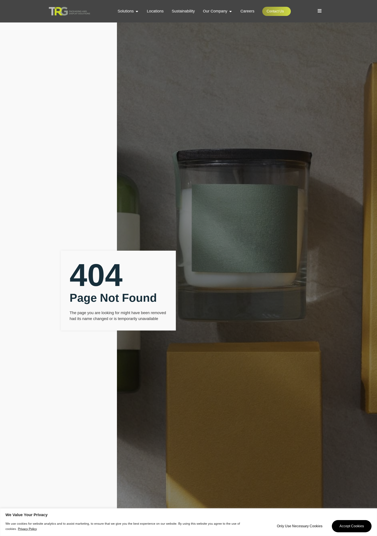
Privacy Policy (27, 529)
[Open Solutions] (137, 11)
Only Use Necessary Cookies (299, 526)
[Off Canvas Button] (320, 11)
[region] (188, 522)
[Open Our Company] (230, 11)
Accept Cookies (351, 526)
